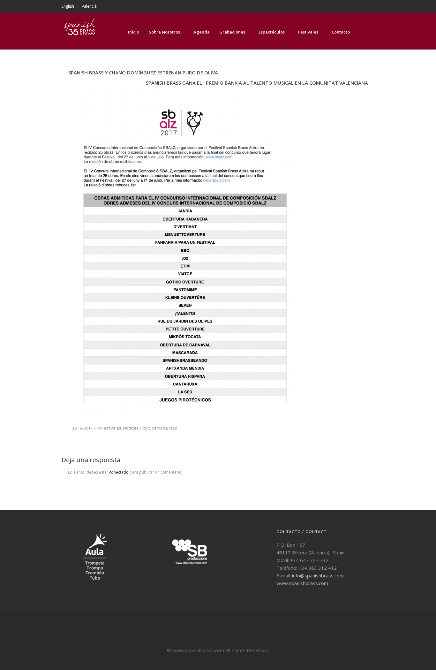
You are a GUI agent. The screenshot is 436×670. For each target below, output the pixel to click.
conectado (119, 472)
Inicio (133, 32)
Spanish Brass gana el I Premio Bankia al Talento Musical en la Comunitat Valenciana (257, 83)
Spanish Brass (163, 428)
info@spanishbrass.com (318, 575)
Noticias (131, 428)
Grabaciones (232, 32)
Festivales (308, 32)
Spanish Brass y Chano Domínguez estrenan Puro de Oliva (143, 72)
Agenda (201, 32)
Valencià (89, 6)
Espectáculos (272, 32)
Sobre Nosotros (164, 32)
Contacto (341, 32)
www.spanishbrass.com (302, 583)
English (68, 6)
